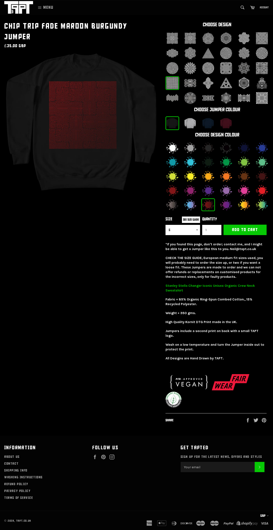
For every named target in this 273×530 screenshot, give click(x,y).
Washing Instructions (23, 477)
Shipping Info (16, 470)
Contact (11, 463)
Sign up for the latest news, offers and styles (221, 456)
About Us (12, 456)
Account (264, 7)
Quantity (209, 219)
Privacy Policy (17, 491)
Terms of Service (18, 497)
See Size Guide (191, 220)
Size (169, 219)
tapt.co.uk (23, 521)
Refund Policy (16, 484)
